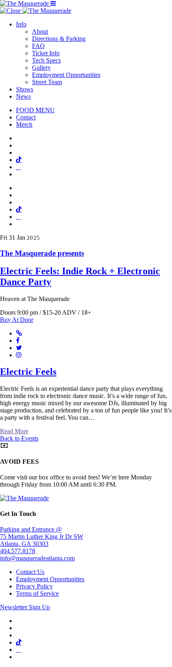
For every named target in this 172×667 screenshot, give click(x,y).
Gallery (41, 67)
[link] (86, 268)
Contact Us (30, 571)
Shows (24, 89)
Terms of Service (37, 593)
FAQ (38, 45)
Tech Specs (46, 60)
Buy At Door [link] (16, 319)
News (23, 96)
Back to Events (19, 438)
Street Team (47, 82)
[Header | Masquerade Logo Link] (25, 3)
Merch (24, 124)
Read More (14, 431)
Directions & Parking (59, 38)
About (40, 31)
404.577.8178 (17, 551)
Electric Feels (28, 371)
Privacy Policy (34, 586)
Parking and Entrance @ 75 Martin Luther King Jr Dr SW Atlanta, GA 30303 (41, 536)
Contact (26, 117)
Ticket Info (46, 53)
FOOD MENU (35, 110)
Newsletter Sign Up (25, 607)
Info (21, 24)
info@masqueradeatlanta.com (37, 558)
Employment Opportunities (66, 74)
